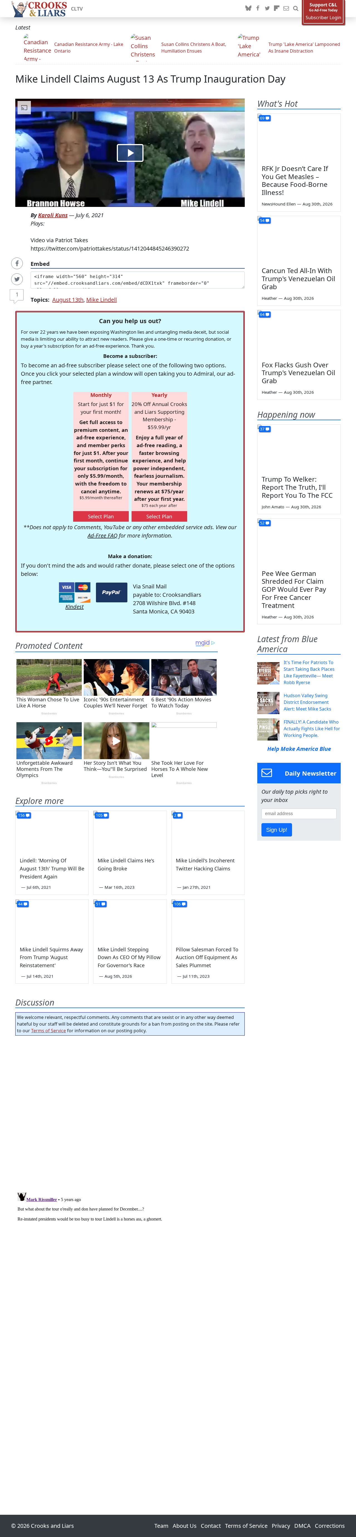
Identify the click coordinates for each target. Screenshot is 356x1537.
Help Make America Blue (299, 749)
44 (20, 904)
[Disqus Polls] (130, 1112)
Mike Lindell (101, 299)
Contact (211, 1525)
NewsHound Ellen (279, 204)
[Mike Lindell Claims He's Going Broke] (129, 831)
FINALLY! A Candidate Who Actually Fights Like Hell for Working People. (312, 728)
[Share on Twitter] (17, 279)
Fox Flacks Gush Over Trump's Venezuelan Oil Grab (298, 372)
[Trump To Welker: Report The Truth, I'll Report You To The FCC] (299, 448)
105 (99, 815)
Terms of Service (48, 1031)
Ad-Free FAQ (102, 535)
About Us (185, 1525)
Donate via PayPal (111, 592)
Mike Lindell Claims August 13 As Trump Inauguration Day (150, 79)
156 (21, 815)
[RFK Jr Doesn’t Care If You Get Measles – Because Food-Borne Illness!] (299, 137)
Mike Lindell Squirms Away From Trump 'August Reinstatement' (51, 957)
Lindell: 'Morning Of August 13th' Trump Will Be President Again (52, 868)
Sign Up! (276, 830)
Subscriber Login (323, 17)
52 (262, 523)
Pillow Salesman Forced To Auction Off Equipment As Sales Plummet (207, 957)
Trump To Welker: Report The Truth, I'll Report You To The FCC (297, 487)
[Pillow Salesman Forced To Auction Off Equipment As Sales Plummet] (208, 920)
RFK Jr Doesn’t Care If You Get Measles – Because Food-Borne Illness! (295, 180)
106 (177, 904)
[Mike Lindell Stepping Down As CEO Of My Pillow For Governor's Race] (129, 920)
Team (161, 1525)
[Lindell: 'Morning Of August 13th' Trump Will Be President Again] (52, 831)
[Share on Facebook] (17, 263)
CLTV (77, 8)
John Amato (273, 506)
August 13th (67, 299)
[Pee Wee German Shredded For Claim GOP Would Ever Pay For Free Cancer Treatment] (299, 542)
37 (262, 429)
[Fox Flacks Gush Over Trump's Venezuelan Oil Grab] (299, 333)
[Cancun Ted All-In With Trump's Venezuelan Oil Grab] (299, 239)
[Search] (295, 8)
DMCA (302, 1525)
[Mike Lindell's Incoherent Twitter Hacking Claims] (208, 831)
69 (262, 118)
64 (262, 314)
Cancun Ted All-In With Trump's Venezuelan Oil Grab (298, 278)
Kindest (74, 606)
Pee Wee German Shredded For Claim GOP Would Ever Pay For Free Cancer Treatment (294, 589)
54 (262, 220)
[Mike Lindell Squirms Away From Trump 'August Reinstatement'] (52, 920)
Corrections (330, 1525)
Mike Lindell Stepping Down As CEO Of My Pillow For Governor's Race (129, 957)
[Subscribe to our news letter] (286, 8)
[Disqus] (130, 1259)
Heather (269, 298)
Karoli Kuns (53, 215)
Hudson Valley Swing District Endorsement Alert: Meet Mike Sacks (307, 702)
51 (98, 904)
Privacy (281, 1525)
